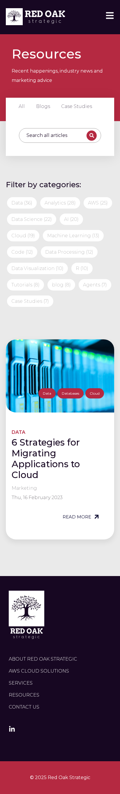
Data (21, 203)
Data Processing (69, 252)
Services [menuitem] (21, 683)
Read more (77, 517)
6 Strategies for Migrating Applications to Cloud (46, 459)
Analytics (60, 203)
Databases (70, 393)
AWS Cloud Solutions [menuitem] (39, 671)
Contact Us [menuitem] (24, 707)
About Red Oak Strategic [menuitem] (43, 659)
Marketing (24, 488)
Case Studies (76, 106)
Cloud (23, 235)
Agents (95, 285)
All (22, 106)
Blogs (43, 106)
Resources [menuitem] (24, 695)
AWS (98, 203)
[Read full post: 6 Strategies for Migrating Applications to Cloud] (60, 376)
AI (71, 219)
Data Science (31, 219)
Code (22, 252)
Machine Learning (73, 235)
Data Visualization (37, 268)
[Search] (92, 135)
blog (61, 285)
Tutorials (25, 285)
